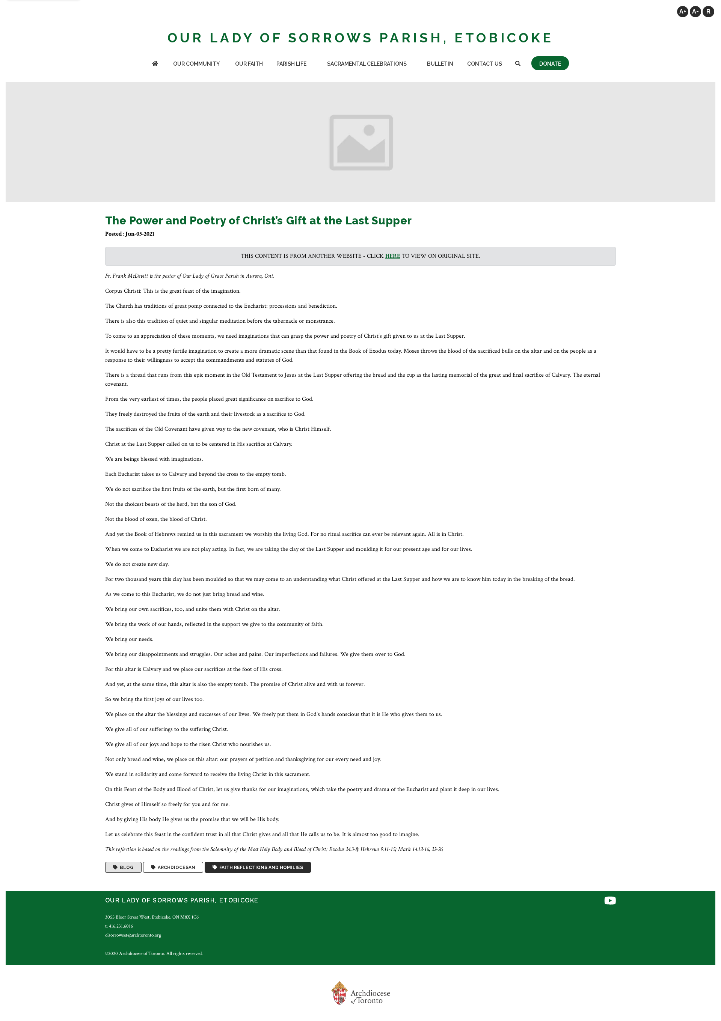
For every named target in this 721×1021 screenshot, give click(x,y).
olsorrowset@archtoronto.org (133, 935)
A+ (682, 11)
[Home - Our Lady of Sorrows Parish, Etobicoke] (155, 64)
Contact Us (484, 64)
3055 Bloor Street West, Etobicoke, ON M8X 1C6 (152, 917)
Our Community (196, 64)
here (392, 256)
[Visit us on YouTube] (610, 901)
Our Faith (249, 64)
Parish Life (291, 64)
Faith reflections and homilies (260, 867)
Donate (550, 64)
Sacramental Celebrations (367, 64)
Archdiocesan (175, 867)
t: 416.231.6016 (119, 926)
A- (695, 11)
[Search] (518, 64)
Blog (126, 867)
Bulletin (440, 64)
